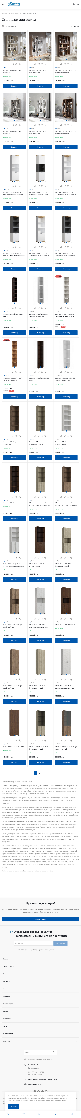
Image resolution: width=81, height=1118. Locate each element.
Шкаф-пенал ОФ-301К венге (65, 625)
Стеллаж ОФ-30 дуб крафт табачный (12, 443)
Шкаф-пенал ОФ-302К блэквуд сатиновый (37, 687)
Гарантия (6, 981)
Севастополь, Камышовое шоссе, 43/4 (42, 1079)
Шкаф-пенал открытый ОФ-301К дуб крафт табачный (66, 504)
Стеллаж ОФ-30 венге (11, 503)
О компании (8, 1034)
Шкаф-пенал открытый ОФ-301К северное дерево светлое (13, 565)
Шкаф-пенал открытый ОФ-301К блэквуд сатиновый (39, 504)
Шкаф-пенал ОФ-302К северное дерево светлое (64, 687)
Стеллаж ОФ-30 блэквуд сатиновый (36, 443)
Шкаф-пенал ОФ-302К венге (13, 747)
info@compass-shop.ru (36, 1084)
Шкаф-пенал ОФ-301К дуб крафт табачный (12, 626)
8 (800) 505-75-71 (34, 1065)
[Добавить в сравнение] (9, 64)
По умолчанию (10, 26)
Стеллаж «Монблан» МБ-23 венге (39, 379)
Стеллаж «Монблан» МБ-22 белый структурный (39, 315)
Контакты (7, 1019)
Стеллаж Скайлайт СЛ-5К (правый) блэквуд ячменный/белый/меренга (65, 193)
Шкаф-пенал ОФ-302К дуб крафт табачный (12, 687)
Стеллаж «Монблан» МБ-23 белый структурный (65, 379)
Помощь (6, 1041)
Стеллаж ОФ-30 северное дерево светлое (64, 443)
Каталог (6, 959)
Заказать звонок (34, 1068)
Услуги (6, 1026)
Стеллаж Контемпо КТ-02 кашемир (12, 132)
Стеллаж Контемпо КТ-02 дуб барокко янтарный (65, 132)
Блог (5, 974)
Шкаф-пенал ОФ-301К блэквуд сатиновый (63, 565)
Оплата (6, 989)
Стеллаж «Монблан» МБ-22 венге (13, 315)
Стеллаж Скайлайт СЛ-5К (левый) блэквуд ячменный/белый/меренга (39, 254)
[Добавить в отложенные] (13, 64)
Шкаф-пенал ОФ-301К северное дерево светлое (38, 626)
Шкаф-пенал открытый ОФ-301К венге (37, 565)
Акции (5, 1011)
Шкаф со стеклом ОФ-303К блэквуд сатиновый (38, 748)
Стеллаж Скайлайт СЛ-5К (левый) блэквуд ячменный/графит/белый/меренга (65, 254)
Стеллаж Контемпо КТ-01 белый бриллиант (38, 71)
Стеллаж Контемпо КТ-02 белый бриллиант (38, 132)
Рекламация (8, 1004)
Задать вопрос (40, 919)
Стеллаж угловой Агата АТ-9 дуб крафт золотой (13, 379)
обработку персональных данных (42, 950)
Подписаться (60, 943)
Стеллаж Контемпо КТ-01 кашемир (12, 71)
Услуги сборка (8, 966)
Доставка (6, 996)
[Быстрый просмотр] (16, 64)
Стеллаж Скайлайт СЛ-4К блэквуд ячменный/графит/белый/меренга (39, 193)
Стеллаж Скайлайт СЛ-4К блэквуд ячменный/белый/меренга (13, 193)
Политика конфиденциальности (40, 1059)
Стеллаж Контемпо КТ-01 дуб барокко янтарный (65, 71)
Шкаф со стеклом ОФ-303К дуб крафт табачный (66, 748)
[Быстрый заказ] (19, 64)
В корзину (14, 86)
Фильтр (76, 26)
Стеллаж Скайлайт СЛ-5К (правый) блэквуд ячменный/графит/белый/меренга (14, 254)
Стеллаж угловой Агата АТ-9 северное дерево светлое (65, 315)
